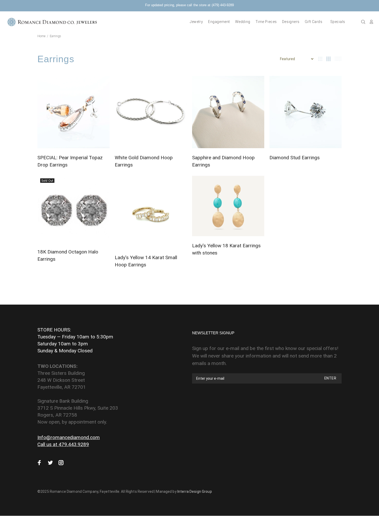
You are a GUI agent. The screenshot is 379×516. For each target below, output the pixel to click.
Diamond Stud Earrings (294, 158)
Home (41, 36)
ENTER (330, 378)
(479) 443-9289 (223, 5)
